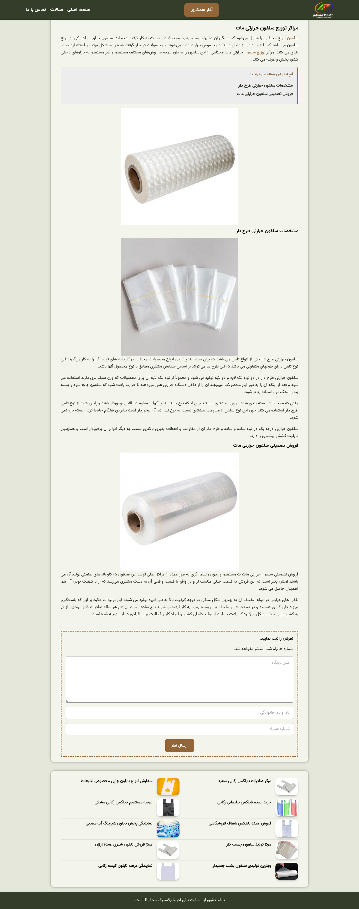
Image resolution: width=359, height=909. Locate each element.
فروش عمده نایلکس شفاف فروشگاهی (240, 823)
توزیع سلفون (254, 52)
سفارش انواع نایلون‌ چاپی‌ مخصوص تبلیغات (116, 781)
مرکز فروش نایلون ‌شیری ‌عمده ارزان (123, 844)
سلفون (292, 38)
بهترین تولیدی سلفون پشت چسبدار (242, 866)
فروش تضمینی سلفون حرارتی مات (265, 94)
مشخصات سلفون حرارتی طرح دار (265, 85)
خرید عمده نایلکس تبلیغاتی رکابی (244, 802)
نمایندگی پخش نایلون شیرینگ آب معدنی (119, 823)
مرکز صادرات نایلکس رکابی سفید (244, 781)
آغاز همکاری (202, 10)
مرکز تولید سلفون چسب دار (248, 844)
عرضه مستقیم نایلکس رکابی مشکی (123, 802)
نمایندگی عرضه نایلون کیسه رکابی (125, 866)
